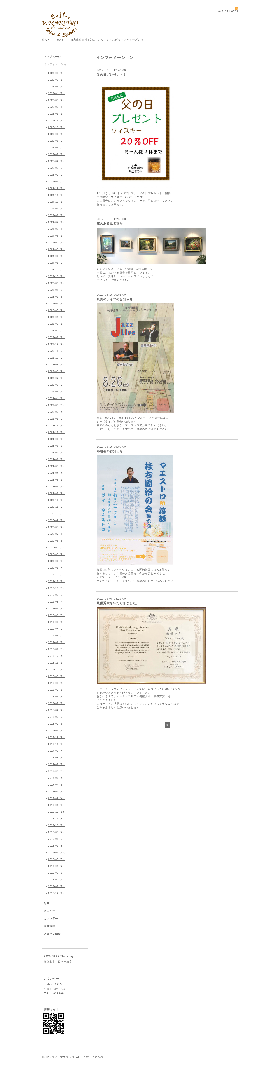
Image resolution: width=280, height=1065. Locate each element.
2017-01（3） (56, 805)
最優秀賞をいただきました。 (118, 603)
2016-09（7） (56, 832)
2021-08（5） (56, 445)
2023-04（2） (56, 317)
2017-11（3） (56, 744)
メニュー (49, 910)
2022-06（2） (56, 384)
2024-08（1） (56, 215)
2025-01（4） (56, 181)
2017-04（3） (56, 784)
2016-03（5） (56, 873)
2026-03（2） (56, 100)
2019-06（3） (56, 615)
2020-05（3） (56, 540)
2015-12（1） (56, 893)
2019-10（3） (56, 588)
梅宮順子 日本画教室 (58, 961)
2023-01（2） (56, 337)
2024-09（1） (56, 208)
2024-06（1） (56, 229)
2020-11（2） (56, 506)
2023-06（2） (56, 303)
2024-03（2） (56, 249)
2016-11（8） (56, 818)
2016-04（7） (56, 866)
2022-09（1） (56, 364)
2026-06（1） (56, 79)
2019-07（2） (56, 608)
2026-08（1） (56, 73)
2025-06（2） (56, 147)
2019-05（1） (56, 622)
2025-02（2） (56, 174)
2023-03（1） (56, 323)
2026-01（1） (56, 113)
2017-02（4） (56, 798)
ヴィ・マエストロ (63, 1057)
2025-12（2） (56, 120)
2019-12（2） (56, 574)
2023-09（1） (56, 283)
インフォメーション (56, 64)
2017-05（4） (56, 778)
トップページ (52, 56)
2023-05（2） (56, 310)
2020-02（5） (56, 561)
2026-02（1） (56, 107)
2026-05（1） (56, 86)
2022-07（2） (56, 378)
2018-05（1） (56, 703)
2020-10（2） (56, 513)
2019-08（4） (56, 601)
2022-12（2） (56, 344)
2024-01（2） (56, 262)
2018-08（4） (56, 683)
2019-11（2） (56, 581)
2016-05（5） (56, 859)
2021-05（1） (56, 466)
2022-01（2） (56, 418)
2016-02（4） (56, 879)
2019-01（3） (56, 649)
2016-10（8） (56, 825)
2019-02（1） (56, 642)
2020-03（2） (56, 554)
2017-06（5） (56, 771)
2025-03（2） (56, 168)
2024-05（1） (56, 235)
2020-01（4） (56, 567)
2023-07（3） (56, 296)
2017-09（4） (56, 751)
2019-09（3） (56, 595)
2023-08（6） (56, 290)
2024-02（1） (56, 256)
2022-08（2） (56, 371)
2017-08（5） (56, 757)
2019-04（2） (56, 628)
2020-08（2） (56, 527)
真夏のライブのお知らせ (115, 299)
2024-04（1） (56, 242)
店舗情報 (49, 926)
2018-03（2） (56, 717)
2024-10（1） (56, 201)
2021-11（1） (56, 432)
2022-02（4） (56, 412)
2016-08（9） (56, 839)
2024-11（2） (56, 195)
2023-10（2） (56, 276)
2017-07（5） (56, 764)
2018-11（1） (56, 662)
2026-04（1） (56, 93)
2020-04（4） (56, 547)
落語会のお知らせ (110, 451)
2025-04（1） (56, 161)
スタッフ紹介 (52, 933)
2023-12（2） (56, 269)
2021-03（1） (56, 479)
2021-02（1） (56, 486)
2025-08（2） (56, 140)
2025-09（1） (56, 134)
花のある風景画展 (110, 223)
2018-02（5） (56, 723)
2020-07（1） (56, 534)
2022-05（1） (56, 391)
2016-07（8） (56, 845)
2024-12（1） (56, 188)
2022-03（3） (56, 405)
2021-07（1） (56, 452)
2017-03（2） (56, 791)
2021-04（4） (56, 473)
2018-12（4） (56, 656)
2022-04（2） (56, 398)
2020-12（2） (56, 500)
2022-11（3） (56, 351)
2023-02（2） (56, 330)
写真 (46, 903)
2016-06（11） (57, 852)
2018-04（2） (56, 710)
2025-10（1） (56, 127)
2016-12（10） (57, 812)
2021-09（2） (56, 439)
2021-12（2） (56, 425)
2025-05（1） (56, 154)
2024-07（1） (56, 222)
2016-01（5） (56, 886)
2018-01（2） (56, 730)
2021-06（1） (56, 459)
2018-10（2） (56, 669)
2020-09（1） (56, 520)
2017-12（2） (56, 737)
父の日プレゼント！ (111, 74)
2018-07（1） (56, 690)
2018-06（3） (56, 696)
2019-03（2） (56, 635)
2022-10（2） (56, 357)
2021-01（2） (56, 493)
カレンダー (51, 918)
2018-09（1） (56, 676)
